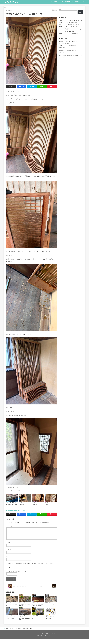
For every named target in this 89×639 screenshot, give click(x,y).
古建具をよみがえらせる (23, 510)
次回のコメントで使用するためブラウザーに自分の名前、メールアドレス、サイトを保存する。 (32, 563)
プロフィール (78, 1)
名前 (8, 542)
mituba (60, 47)
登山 (72, 1)
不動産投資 (67, 1)
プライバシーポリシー (39, 633)
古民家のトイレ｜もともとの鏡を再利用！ (69, 33)
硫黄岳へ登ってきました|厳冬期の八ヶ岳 (69, 24)
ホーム (50, 1)
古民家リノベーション (58, 1)
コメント (9, 526)
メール (8, 549)
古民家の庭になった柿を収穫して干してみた (70, 45)
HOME (6, 628)
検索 (60, 9)
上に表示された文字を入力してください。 (17, 571)
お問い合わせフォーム (50, 633)
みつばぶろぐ (11, 1)
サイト (8, 556)
